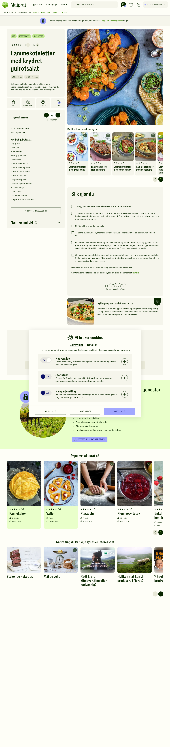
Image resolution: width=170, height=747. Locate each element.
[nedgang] (46, 115)
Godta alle (119, 411)
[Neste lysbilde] (160, 179)
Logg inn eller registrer (112, 20)
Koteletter (38, 36)
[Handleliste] (138, 4)
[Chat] (123, 4)
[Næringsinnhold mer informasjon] (36, 223)
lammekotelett (23, 128)
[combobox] (95, 5)
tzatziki (136, 272)
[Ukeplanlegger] (131, 4)
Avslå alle (50, 411)
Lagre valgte (85, 411)
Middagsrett (24, 36)
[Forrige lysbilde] (155, 179)
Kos (13, 36)
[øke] (58, 115)
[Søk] (74, 5)
